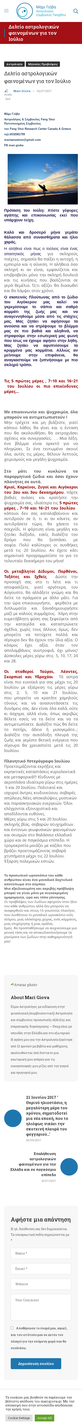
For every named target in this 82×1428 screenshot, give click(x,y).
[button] (75, 11)
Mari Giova (21, 91)
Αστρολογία (14, 64)
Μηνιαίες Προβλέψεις (43, 64)
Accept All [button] (44, 1418)
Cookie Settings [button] (19, 1418)
